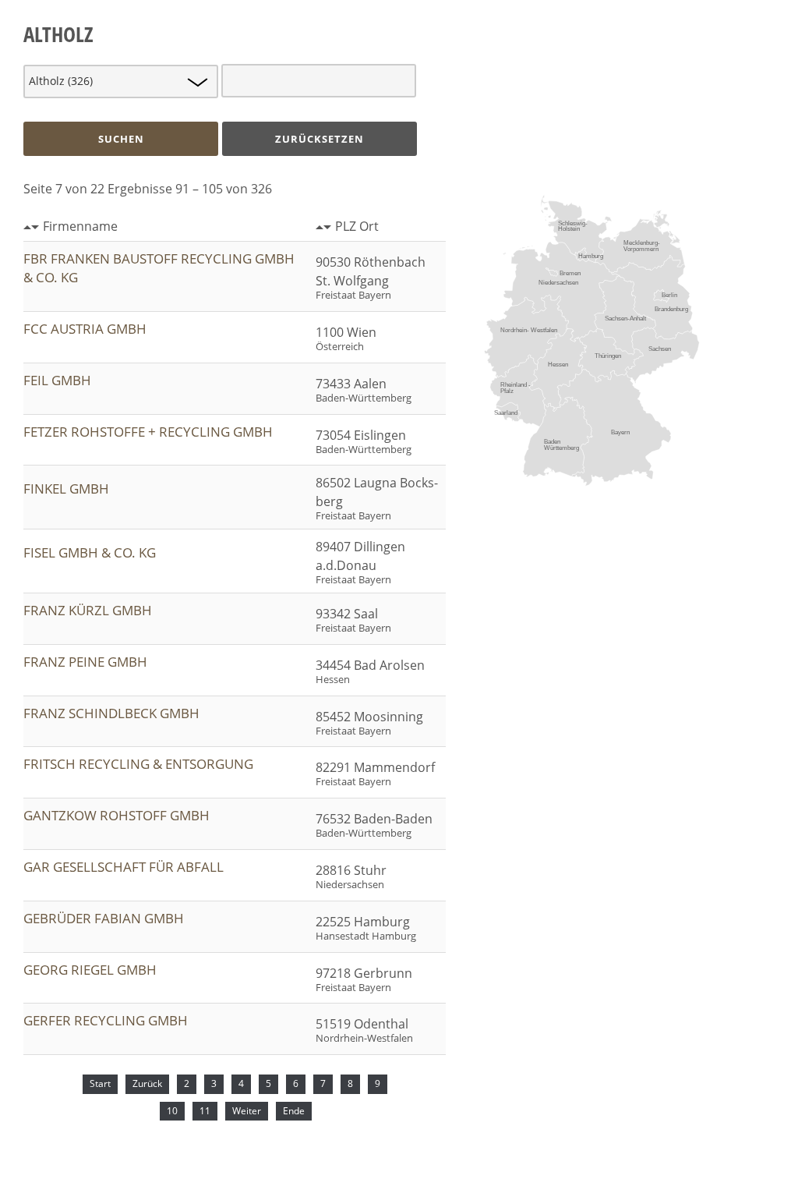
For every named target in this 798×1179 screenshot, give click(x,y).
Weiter (246, 1111)
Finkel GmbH (66, 488)
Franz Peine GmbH (85, 662)
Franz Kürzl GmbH (87, 610)
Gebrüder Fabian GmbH (103, 918)
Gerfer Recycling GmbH (105, 1020)
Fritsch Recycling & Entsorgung (138, 764)
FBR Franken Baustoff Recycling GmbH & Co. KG (159, 268)
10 (172, 1111)
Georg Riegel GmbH (90, 970)
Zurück (147, 1083)
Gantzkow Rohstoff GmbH (116, 815)
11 (205, 1111)
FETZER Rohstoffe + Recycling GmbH (148, 432)
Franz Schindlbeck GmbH (111, 713)
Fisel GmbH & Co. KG (89, 552)
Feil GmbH (57, 380)
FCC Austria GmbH (85, 329)
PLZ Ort (357, 226)
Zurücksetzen (319, 139)
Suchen (121, 139)
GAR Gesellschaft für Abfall (123, 867)
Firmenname (80, 226)
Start (100, 1083)
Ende (294, 1111)
